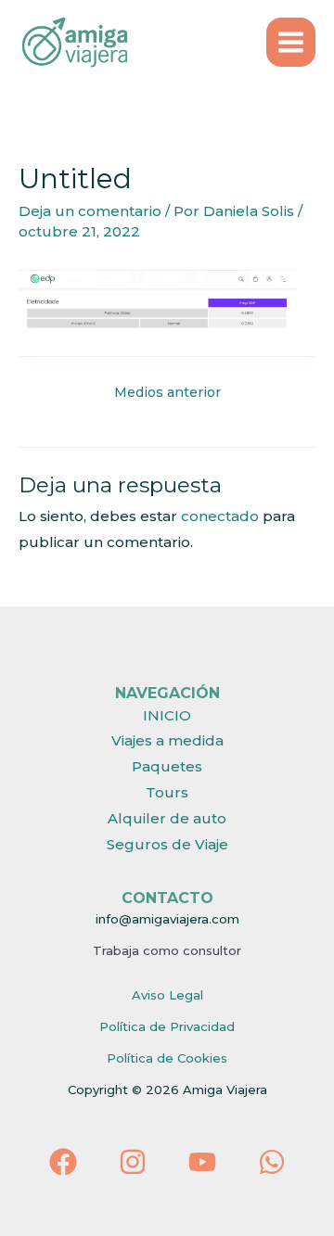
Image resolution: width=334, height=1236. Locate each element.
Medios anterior (167, 392)
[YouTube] (202, 1161)
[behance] (271, 1161)
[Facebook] (63, 1161)
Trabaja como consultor (167, 950)
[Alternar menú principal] (291, 43)
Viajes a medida (167, 740)
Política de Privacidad (167, 1026)
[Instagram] (132, 1161)
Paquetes (167, 766)
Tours (167, 792)
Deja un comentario (90, 211)
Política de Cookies (167, 1058)
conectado (220, 516)
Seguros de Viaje (167, 844)
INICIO (167, 715)
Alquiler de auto (167, 818)
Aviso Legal (167, 995)
